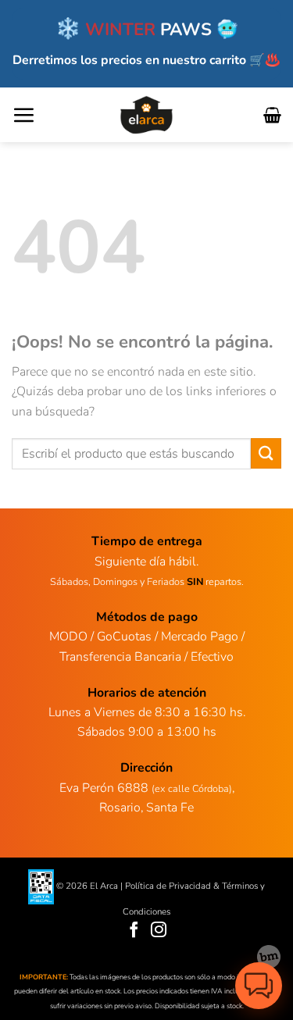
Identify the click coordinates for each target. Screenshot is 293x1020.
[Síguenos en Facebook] (134, 931)
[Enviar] (266, 453)
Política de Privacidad (168, 885)
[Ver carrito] (272, 115)
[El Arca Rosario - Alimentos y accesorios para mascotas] (146, 114)
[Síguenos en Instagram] (159, 931)
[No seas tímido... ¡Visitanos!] (268, 956)
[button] (23, 115)
